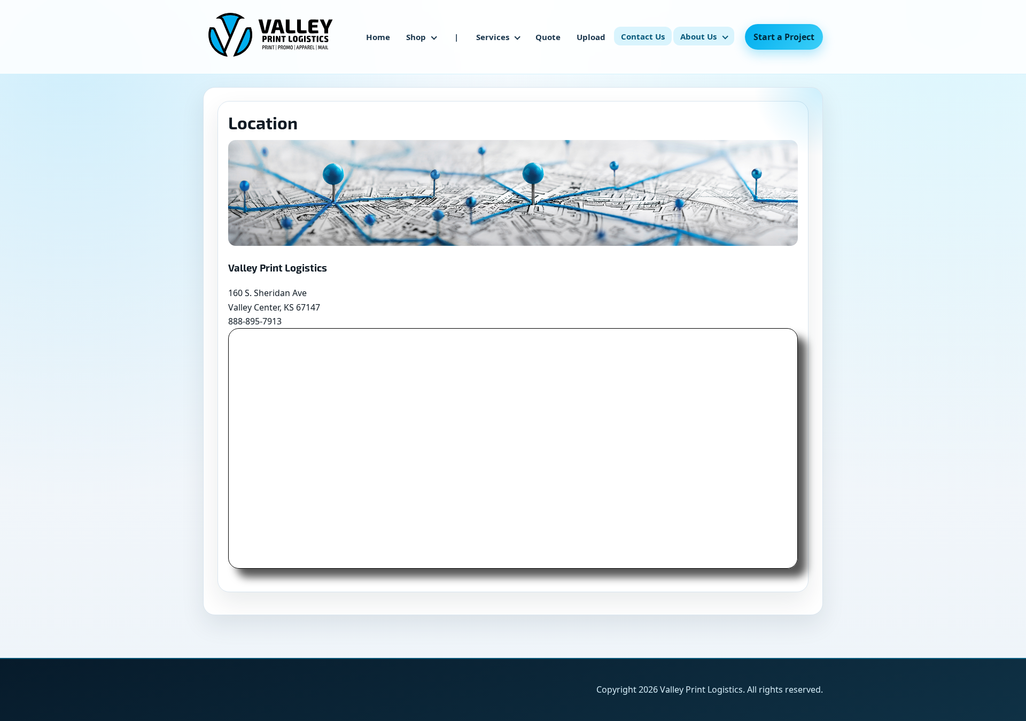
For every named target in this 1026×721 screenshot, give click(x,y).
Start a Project (783, 37)
